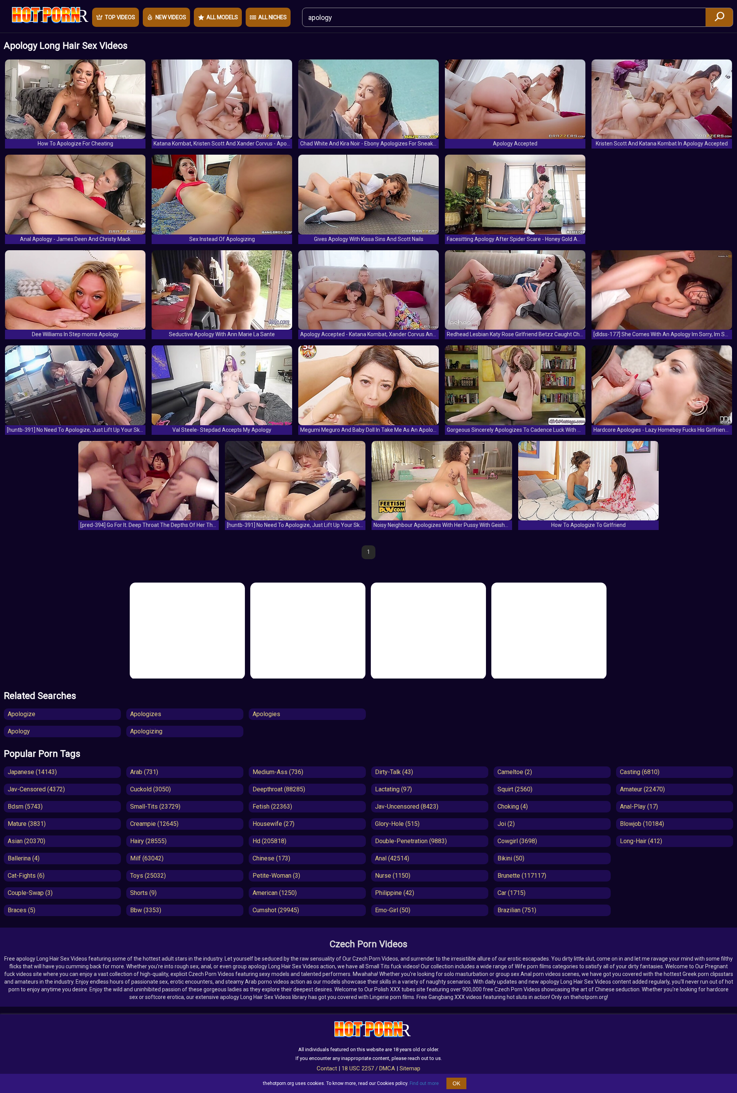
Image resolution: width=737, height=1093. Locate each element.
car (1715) (511, 893)
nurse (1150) (392, 875)
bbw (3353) (145, 910)
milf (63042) (147, 858)
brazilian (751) (516, 910)
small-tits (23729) (155, 806)
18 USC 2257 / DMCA (368, 1068)
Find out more (424, 1083)
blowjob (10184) (642, 823)
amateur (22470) (642, 789)
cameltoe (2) (514, 772)
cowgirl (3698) (517, 841)
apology (19, 731)
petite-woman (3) (276, 875)
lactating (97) (393, 789)
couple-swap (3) (30, 893)
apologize (21, 714)
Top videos (120, 17)
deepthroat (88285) (279, 789)
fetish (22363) (272, 806)
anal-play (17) (639, 806)
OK (456, 1083)
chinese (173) (271, 858)
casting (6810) (639, 772)
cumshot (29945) (276, 910)
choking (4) (512, 806)
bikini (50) (510, 858)
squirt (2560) (514, 789)
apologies (266, 714)
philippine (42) (394, 893)
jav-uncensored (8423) (406, 806)
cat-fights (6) (26, 875)
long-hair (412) (641, 841)
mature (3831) (27, 823)
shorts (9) (143, 893)
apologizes (145, 714)
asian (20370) (26, 841)
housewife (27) (273, 823)
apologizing (146, 731)
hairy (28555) (148, 841)
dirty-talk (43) (394, 772)
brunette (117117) (521, 875)
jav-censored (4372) (36, 789)
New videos (170, 17)
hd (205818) (269, 841)
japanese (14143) (32, 772)
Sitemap (410, 1068)
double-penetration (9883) (411, 841)
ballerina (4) (24, 858)
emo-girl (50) (392, 910)
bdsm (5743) (25, 806)
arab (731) (144, 772)
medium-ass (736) (278, 772)
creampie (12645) (154, 823)
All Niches (272, 17)
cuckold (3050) (150, 789)
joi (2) (506, 823)
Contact (327, 1068)
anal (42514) (392, 858)
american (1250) (275, 893)
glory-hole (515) (397, 823)
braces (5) (21, 910)
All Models (222, 17)
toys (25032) (148, 875)
